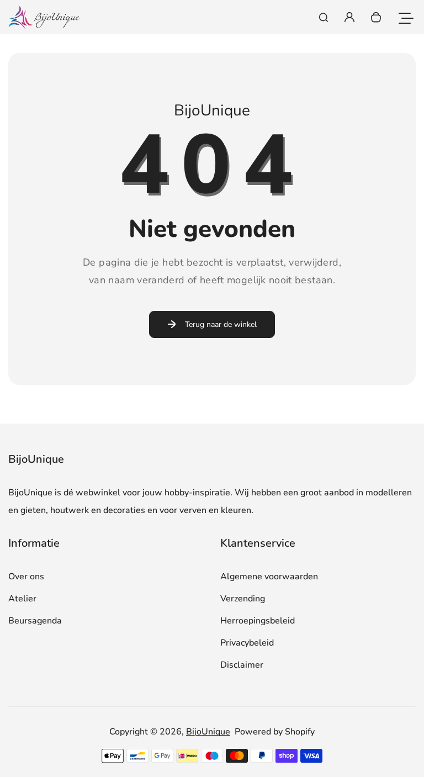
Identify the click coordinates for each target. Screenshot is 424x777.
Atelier (22, 599)
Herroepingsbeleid (257, 621)
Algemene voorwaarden (269, 576)
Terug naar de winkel (221, 324)
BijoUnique (208, 732)
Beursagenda (35, 621)
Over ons (26, 576)
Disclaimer (241, 665)
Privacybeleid (247, 643)
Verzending (242, 599)
